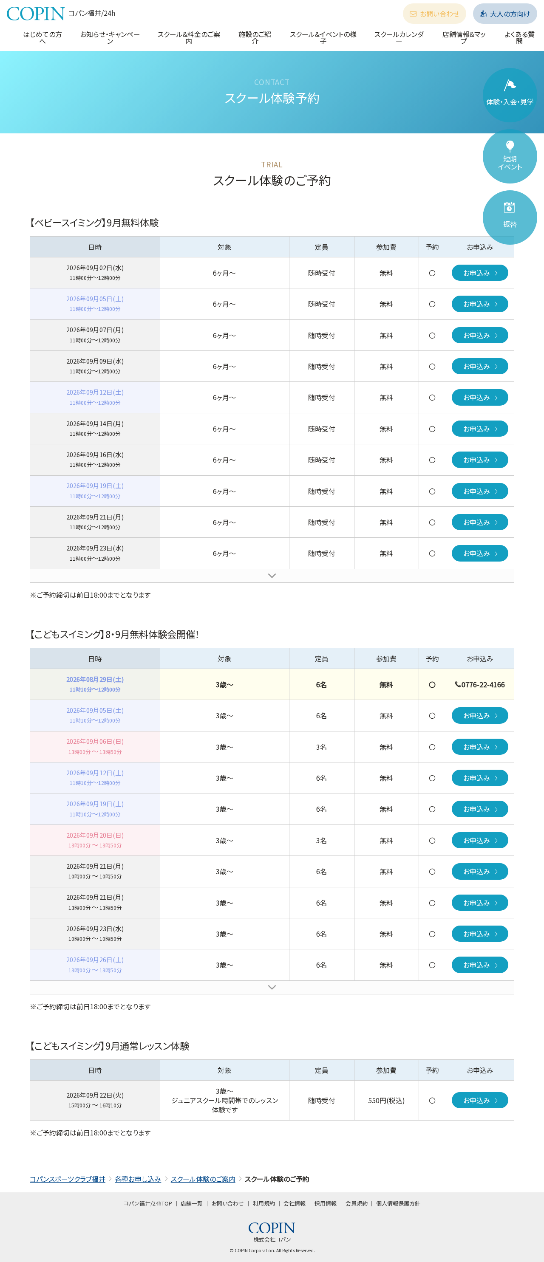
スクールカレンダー (399, 37)
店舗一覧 (192, 1203)
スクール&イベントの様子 (323, 37)
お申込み (476, 273)
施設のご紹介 (254, 37)
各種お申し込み (138, 1178)
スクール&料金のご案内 (189, 37)
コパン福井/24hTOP (148, 1203)
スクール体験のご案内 (203, 1178)
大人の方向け (510, 13)
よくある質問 (519, 37)
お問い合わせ (439, 13)
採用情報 (325, 1203)
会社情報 (294, 1203)
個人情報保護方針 (398, 1203)
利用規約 (264, 1203)
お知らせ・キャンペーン (110, 37)
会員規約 (357, 1203)
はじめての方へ (42, 37)
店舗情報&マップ (464, 37)
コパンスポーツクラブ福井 (67, 1178)
